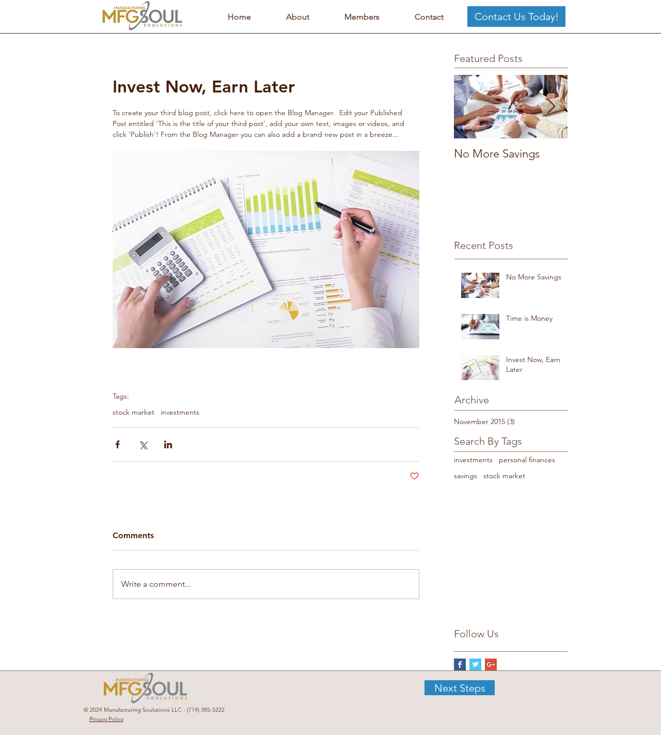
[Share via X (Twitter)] (143, 444)
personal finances (527, 459)
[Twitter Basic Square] (475, 664)
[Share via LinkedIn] (168, 444)
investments (180, 412)
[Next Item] (551, 107)
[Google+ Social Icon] (491, 664)
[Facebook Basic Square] (460, 664)
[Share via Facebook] (117, 444)
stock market (133, 412)
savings (465, 475)
